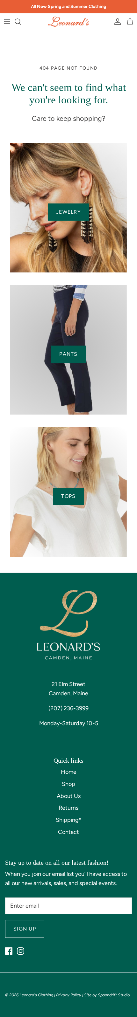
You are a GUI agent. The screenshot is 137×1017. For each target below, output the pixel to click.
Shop (68, 783)
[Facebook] (8, 951)
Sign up (24, 929)
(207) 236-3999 (68, 708)
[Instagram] (20, 951)
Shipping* (69, 819)
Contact (68, 831)
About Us (69, 796)
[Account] (116, 22)
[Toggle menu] (7, 22)
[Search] (21, 22)
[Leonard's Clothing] (68, 22)
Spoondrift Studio (114, 995)
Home (68, 771)
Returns (68, 807)
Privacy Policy (68, 995)
